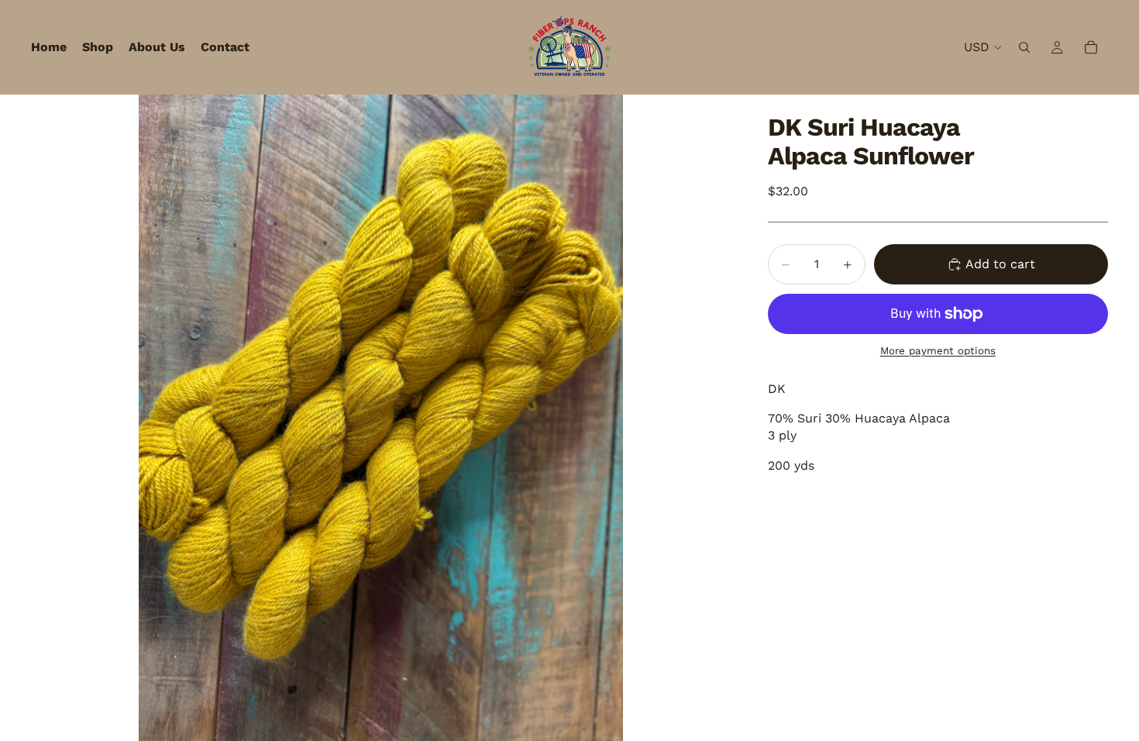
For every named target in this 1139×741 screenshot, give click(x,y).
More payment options (938, 351)
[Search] (1024, 47)
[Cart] (1091, 47)
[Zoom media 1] (381, 418)
